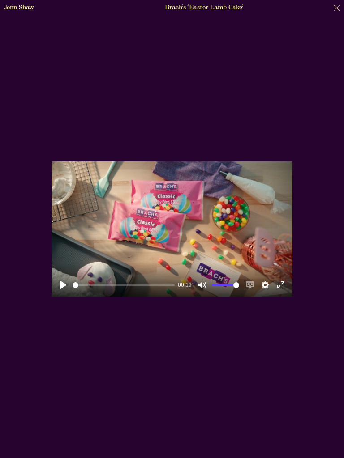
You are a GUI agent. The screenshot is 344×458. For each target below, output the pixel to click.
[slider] (124, 285)
